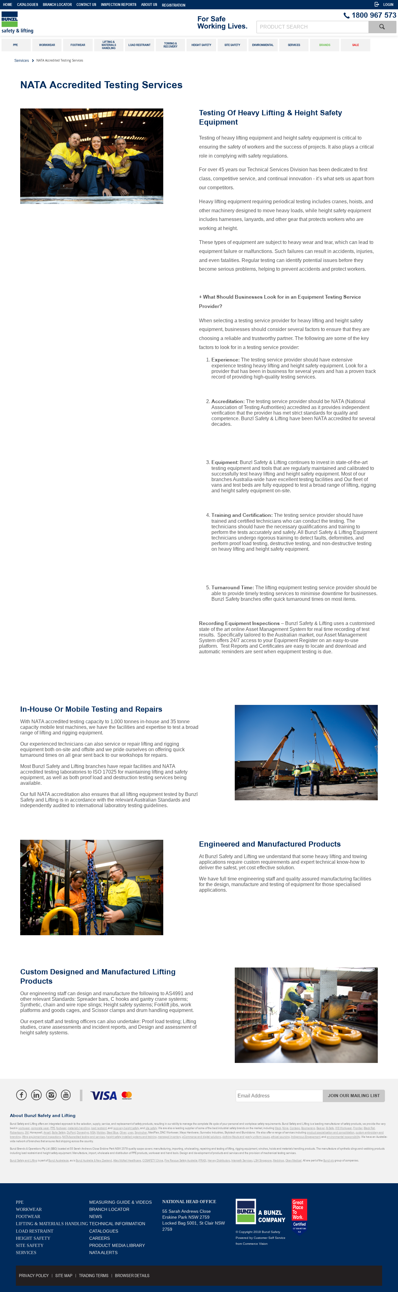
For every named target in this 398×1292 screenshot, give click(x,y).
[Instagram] (51, 1095)
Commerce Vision (255, 1243)
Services (26, 1252)
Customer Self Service (269, 1237)
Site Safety (30, 1245)
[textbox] (312, 27)
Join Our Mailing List (354, 1095)
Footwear (28, 1216)
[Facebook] (21, 1095)
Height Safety (33, 1238)
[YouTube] (66, 1095)
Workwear (29, 1209)
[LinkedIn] (36, 1095)
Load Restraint (34, 1231)
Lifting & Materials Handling (52, 1223)
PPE (20, 1202)
